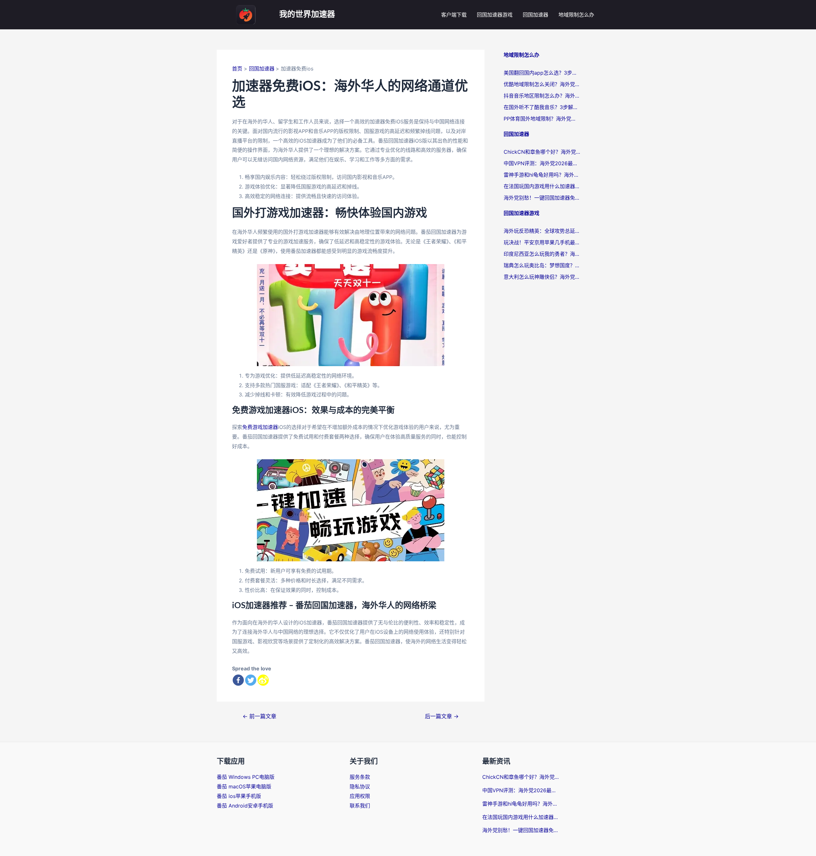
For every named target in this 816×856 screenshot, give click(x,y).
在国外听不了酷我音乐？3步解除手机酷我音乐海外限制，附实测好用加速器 (542, 107)
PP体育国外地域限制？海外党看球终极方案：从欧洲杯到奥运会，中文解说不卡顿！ (542, 118)
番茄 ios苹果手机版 (239, 796)
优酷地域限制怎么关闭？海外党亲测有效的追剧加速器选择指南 (542, 84)
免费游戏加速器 (260, 427)
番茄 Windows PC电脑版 (245, 777)
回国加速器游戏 (495, 14)
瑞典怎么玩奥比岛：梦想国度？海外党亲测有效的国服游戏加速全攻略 (542, 265)
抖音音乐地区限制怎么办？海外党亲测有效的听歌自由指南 (542, 95)
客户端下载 (454, 14)
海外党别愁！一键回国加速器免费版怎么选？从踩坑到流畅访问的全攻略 (542, 198)
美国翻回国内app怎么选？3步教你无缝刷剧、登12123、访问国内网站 (542, 73)
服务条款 (360, 777)
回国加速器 (535, 14)
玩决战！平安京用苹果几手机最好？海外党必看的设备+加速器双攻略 (542, 242)
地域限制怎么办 (576, 14)
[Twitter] (250, 680)
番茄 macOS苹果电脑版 (244, 786)
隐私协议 (360, 786)
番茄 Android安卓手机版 (245, 805)
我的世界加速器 (307, 14)
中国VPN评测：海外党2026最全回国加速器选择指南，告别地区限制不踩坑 (542, 163)
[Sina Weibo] (263, 680)
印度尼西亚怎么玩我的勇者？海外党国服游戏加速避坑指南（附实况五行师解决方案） (542, 254)
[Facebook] (238, 680)
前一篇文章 (259, 716)
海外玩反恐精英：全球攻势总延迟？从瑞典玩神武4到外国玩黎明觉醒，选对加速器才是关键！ (542, 231)
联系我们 (360, 805)
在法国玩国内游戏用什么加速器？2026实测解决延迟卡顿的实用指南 (542, 186)
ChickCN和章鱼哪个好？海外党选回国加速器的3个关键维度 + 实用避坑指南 (542, 152)
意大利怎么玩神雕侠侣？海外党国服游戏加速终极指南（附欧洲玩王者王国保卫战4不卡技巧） (542, 277)
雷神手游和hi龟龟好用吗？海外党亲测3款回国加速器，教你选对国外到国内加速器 (542, 175)
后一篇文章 (442, 716)
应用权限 (360, 796)
